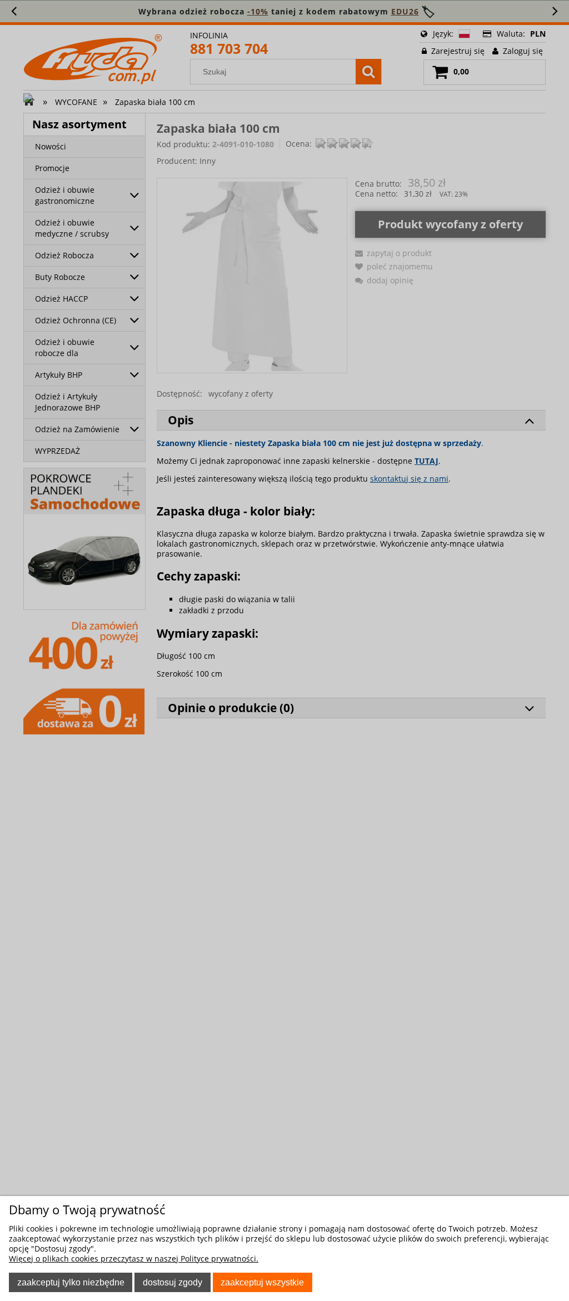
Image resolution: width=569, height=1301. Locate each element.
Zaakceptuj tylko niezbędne (70, 1282)
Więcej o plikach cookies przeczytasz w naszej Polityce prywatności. (133, 1258)
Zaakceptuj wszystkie (262, 1282)
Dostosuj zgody (172, 1282)
